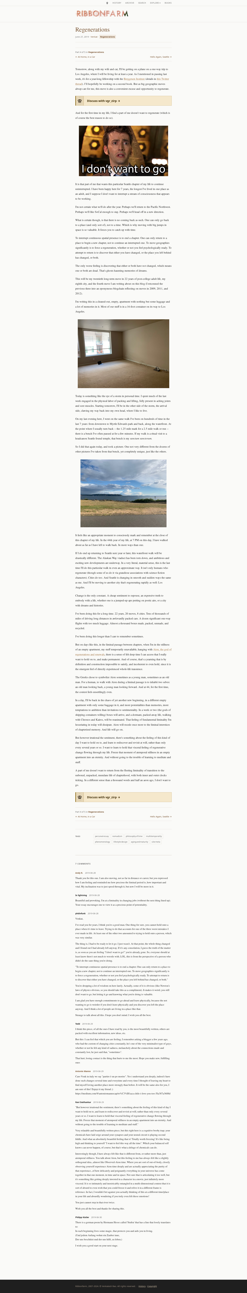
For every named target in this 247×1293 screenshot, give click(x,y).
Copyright (152, 1286)
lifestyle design (120, 841)
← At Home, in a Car (85, 56)
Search (142, 3)
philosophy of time (134, 836)
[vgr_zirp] (107, 3)
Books (168, 3)
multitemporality (154, 836)
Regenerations (107, 36)
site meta (156, 841)
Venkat (94, 36)
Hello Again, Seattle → (161, 56)
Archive (129, 3)
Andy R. (79, 873)
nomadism (117, 836)
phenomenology (102, 841)
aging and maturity (139, 841)
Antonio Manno (83, 1071)
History (116, 3)
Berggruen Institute (134, 79)
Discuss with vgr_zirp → (103, 101)
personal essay (102, 836)
